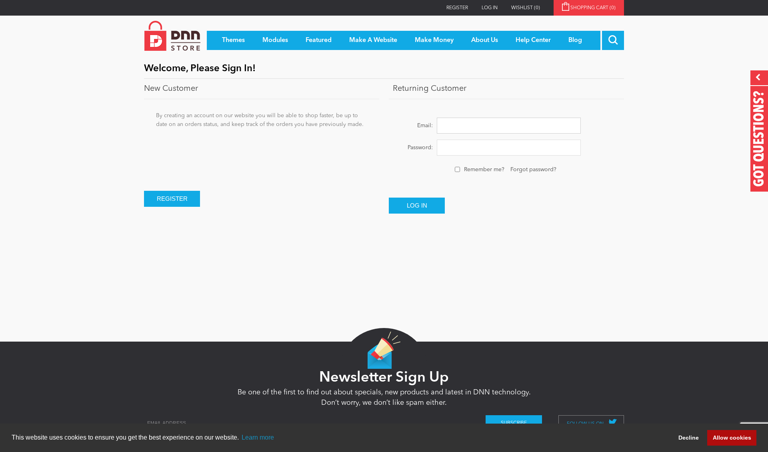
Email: (425, 125)
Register (457, 8)
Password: (420, 147)
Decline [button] (688, 437)
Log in (490, 8)
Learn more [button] (258, 437)
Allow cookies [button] (732, 437)
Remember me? (484, 169)
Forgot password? (533, 169)
